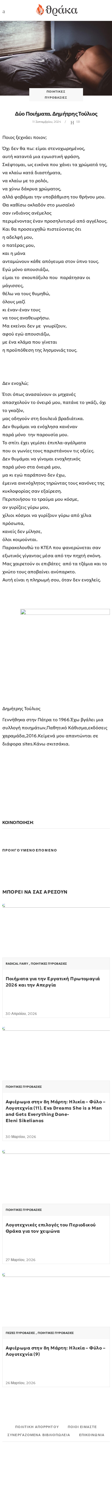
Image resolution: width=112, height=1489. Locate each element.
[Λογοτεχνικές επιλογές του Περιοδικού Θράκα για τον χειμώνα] (56, 1190)
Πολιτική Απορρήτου (37, 1427)
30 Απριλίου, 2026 (21, 1013)
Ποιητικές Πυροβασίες (49, 963)
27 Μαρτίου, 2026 (20, 1259)
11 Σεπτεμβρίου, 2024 (46, 122)
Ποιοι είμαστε (82, 1427)
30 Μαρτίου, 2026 (21, 1136)
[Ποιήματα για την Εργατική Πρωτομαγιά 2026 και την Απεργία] (56, 944)
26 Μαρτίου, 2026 (20, 1383)
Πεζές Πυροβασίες (20, 1333)
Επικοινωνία (92, 1435)
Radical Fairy (17, 963)
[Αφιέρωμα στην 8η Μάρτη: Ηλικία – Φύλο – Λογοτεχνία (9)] (56, 1313)
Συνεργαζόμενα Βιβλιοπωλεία (38, 1435)
